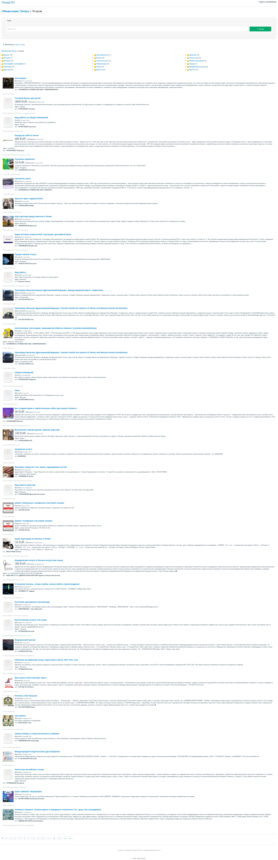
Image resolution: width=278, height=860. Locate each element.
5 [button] (19, 838)
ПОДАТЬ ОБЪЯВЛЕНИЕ (267, 2)
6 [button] (24, 838)
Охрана (192, 64)
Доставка (7, 69)
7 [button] (28, 838)
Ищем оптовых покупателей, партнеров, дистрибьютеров (43, 234)
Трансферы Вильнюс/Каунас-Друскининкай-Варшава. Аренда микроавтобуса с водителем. (59, 290)
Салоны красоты (22, 615)
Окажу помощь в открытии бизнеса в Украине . (37, 734)
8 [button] (33, 838)
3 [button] (10, 838)
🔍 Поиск (260, 29)
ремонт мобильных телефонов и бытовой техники (39, 503)
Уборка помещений (196, 61)
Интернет (7, 61)
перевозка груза (22, 178)
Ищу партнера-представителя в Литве (33, 216)
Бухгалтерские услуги (23, 635)
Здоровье (193, 55)
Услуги (5, 94)
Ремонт (99, 58)
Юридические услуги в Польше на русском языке (39, 560)
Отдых (99, 67)
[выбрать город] (19, 44)
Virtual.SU (8, 2)
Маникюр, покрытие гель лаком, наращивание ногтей (41, 467)
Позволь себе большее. (26, 696)
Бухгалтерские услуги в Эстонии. (31, 620)
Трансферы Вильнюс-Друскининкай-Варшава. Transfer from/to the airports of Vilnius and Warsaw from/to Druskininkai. (71, 308)
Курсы (22, 673)
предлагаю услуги (23, 449)
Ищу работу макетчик (25, 485)
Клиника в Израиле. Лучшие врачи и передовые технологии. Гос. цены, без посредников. (58, 810)
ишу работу (20, 716)
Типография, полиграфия (13, 64)
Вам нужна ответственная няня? (31, 678)
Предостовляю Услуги (25, 254)
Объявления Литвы (15, 11)
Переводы (8, 67)
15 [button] (70, 838)
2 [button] (6, 838)
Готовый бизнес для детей (28, 98)
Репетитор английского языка (29, 769)
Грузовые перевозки (25, 159)
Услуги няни (193, 58)
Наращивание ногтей (24, 481)
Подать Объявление (125, 850)
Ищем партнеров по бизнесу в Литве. (33, 539)
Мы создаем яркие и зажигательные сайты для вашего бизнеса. (46, 408)
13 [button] (59, 838)
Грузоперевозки (102, 55)
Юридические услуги (197, 67)
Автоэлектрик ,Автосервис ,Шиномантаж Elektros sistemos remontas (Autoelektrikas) (56, 328)
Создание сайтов (24, 286)
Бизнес (6, 55)
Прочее (192, 69)
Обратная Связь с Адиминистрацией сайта (146, 850)
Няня (17, 390)
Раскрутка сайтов (24, 155)
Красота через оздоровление (29, 198)
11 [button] (48, 838)
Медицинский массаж (25, 640)
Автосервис (20, 78)
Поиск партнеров (22, 230)
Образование (101, 64)
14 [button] (65, 838)
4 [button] (15, 838)
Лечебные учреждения (26, 655)
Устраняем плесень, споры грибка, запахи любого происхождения (47, 584)
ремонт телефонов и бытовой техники (33, 521)
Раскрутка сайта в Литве (27, 135)
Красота (99, 69)
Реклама (7, 58)
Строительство (102, 61)
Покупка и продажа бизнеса (26, 113)
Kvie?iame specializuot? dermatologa (32, 602)
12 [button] (54, 838)
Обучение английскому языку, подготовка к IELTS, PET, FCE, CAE (46, 660)
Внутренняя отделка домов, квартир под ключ (37, 430)
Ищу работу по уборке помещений (31, 117)
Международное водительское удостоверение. (37, 752)
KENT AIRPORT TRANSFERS (28, 792)
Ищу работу (20, 272)
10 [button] (43, 838)
